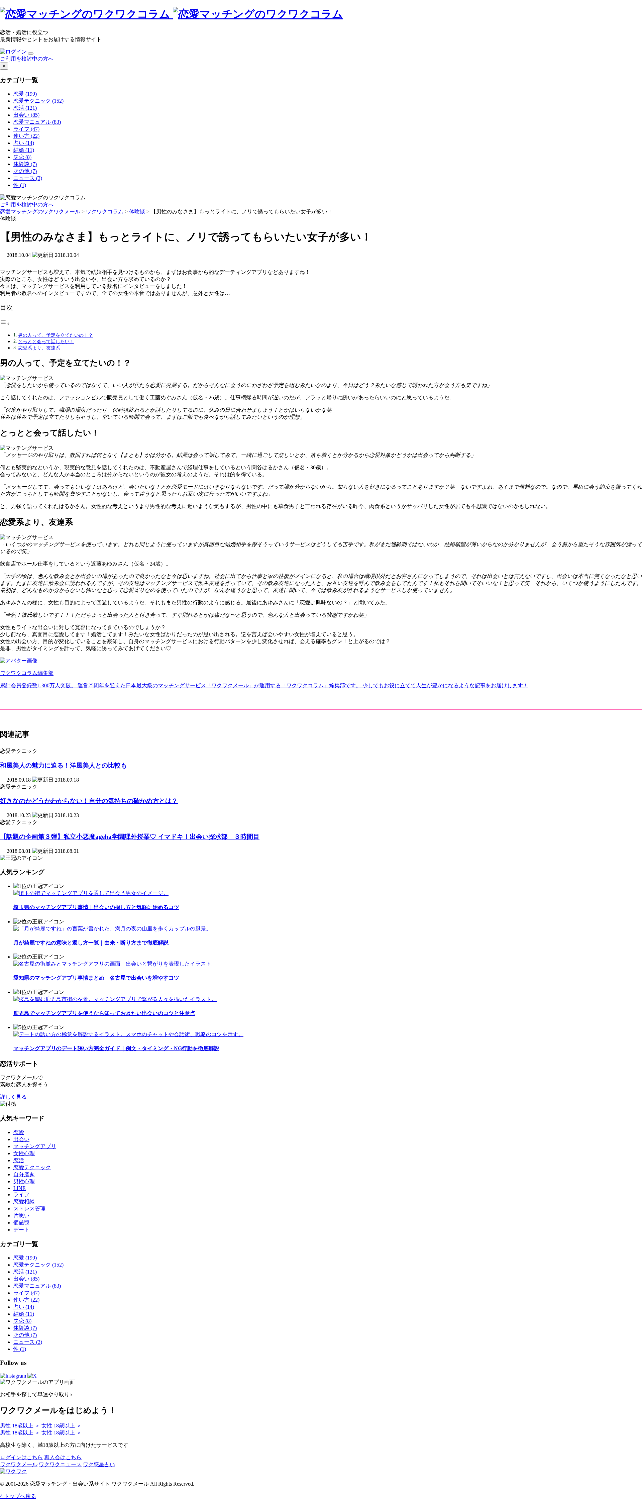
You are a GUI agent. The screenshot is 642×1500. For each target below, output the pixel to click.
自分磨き (24, 1174)
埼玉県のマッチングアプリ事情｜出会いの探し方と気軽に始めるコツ (96, 907)
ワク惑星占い (99, 1464)
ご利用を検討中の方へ (27, 59)
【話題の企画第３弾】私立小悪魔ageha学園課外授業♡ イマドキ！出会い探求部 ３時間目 (129, 836)
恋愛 (18, 1132)
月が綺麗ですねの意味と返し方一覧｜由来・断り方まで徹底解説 (91, 942)
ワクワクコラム (104, 211)
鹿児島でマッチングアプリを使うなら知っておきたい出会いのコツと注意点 (104, 1013)
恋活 (18, 1160)
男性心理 (24, 1181)
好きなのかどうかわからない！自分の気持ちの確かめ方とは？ (89, 800)
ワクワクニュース (60, 1464)
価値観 (21, 1222)
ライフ (21, 1194)
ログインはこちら (21, 1457)
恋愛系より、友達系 (39, 348)
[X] (32, 1376)
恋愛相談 (24, 1201)
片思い (21, 1215)
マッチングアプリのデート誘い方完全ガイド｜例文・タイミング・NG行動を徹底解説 (116, 1048)
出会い (21, 1139)
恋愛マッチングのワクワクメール (40, 211)
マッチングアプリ (34, 1146)
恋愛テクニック (32, 1167)
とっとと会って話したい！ (46, 341)
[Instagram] (13, 1376)
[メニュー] (30, 54)
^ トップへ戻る (18, 1496)
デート (21, 1229)
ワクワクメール (18, 1464)
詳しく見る (13, 1097)
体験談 (137, 211)
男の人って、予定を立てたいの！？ (55, 335)
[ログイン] (14, 52)
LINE (19, 1188)
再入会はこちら (63, 1457)
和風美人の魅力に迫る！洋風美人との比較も (63, 765)
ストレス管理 (29, 1208)
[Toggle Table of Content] (5, 323)
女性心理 (24, 1153)
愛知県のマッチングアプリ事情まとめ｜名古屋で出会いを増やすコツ (96, 978)
